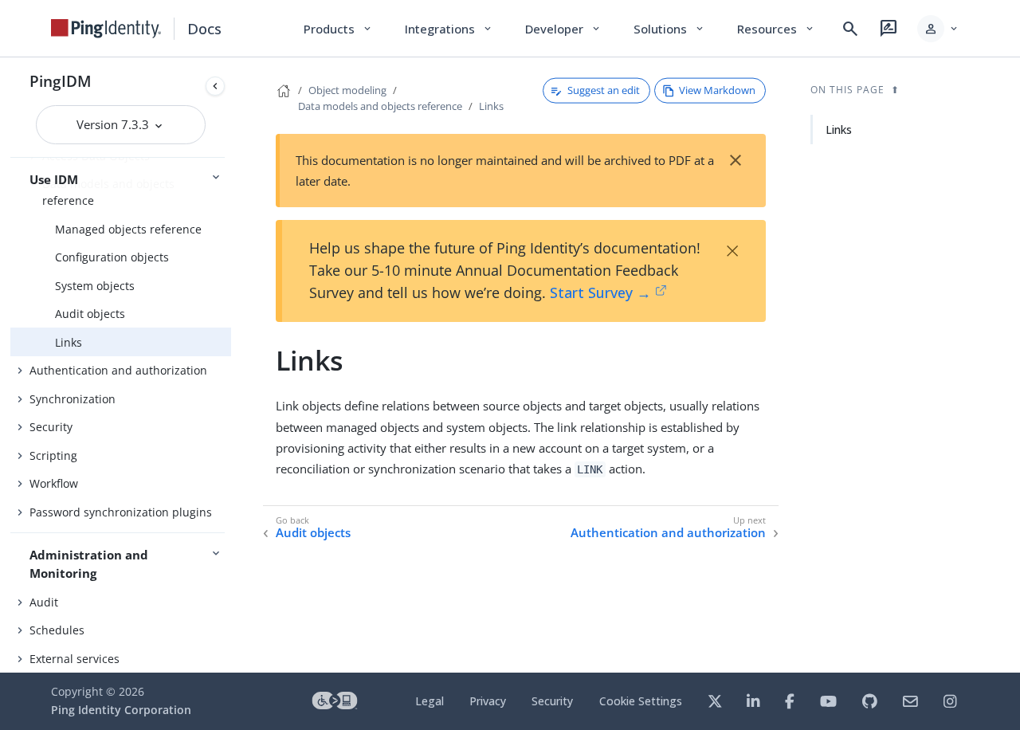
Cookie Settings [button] (640, 700)
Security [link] (552, 700)
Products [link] (338, 29)
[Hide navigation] (215, 86)
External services (74, 658)
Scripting (53, 455)
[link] (106, 28)
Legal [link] (429, 700)
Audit (43, 602)
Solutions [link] (669, 29)
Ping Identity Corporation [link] (121, 709)
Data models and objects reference (380, 106)
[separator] (231, 365)
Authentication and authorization (118, 370)
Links (68, 342)
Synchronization (72, 398)
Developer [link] (563, 29)
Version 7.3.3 (114, 124)
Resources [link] (776, 29)
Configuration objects (112, 257)
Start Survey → (600, 292)
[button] (938, 28)
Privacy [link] (487, 700)
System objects (95, 285)
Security (51, 426)
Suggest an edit (603, 90)
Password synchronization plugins (120, 512)
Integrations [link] (449, 29)
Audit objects (90, 313)
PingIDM (60, 81)
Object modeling (347, 90)
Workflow (53, 483)
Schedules (56, 630)
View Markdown (717, 90)
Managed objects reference (128, 229)
